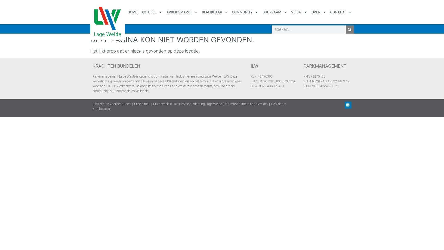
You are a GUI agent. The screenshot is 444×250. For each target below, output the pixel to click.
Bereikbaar (212, 12)
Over (315, 12)
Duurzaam (271, 12)
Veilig (296, 12)
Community (242, 12)
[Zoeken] (350, 29)
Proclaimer (142, 104)
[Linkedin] (348, 105)
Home (132, 12)
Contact (338, 12)
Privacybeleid (162, 104)
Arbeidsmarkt (179, 12)
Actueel (149, 12)
